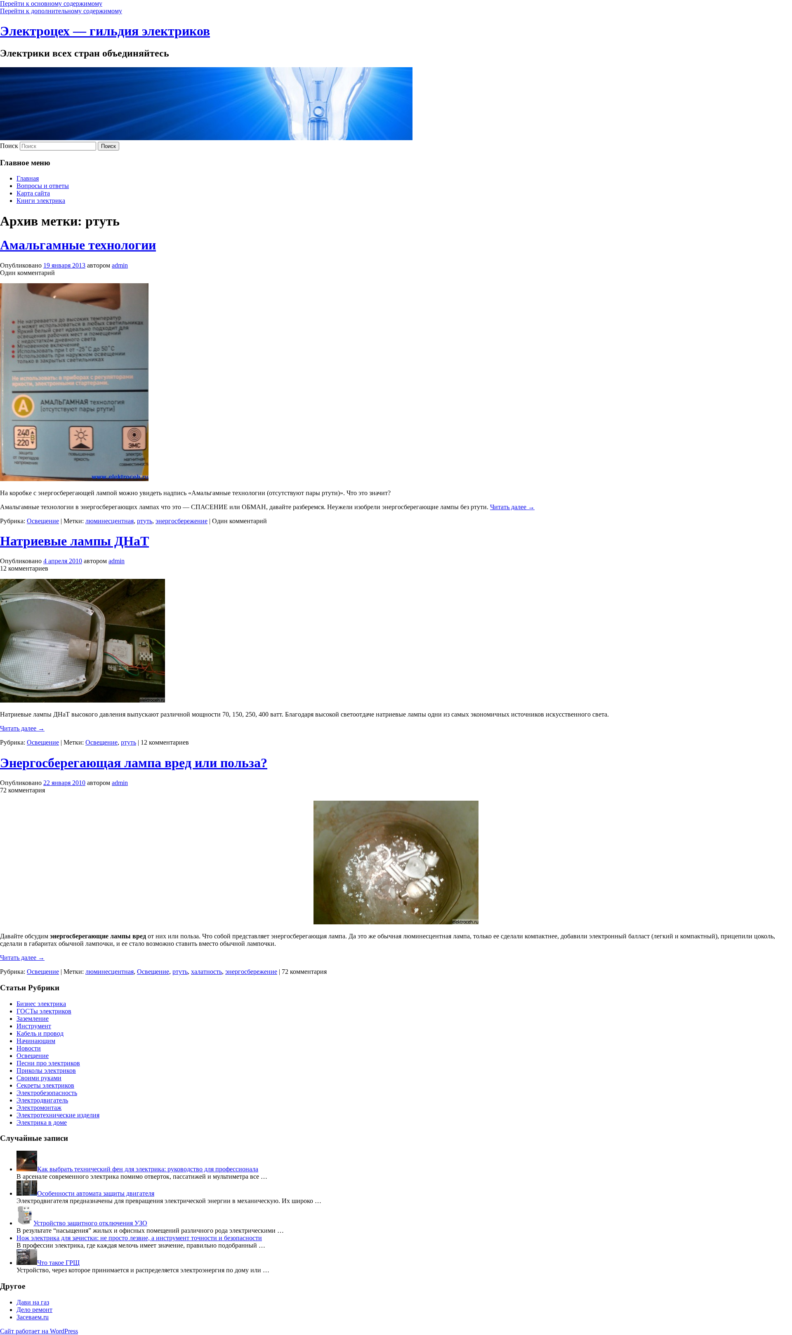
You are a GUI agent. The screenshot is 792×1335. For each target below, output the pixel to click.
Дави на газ (32, 1302)
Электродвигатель (42, 1100)
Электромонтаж (38, 1107)
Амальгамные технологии (78, 244)
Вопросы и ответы (42, 185)
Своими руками (38, 1077)
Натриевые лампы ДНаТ (74, 541)
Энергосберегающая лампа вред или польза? (133, 762)
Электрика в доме (41, 1122)
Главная (27, 178)
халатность (206, 971)
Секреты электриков (45, 1085)
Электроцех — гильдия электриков (105, 31)
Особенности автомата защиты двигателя (95, 1193)
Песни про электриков (48, 1063)
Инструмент (33, 1025)
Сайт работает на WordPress (39, 1331)
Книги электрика (40, 200)
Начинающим (35, 1040)
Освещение (43, 520)
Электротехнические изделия (57, 1115)
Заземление (32, 1018)
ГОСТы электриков (43, 1011)
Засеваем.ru (32, 1317)
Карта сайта (33, 193)
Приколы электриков (46, 1070)
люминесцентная (109, 520)
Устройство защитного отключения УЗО (90, 1223)
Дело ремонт (34, 1309)
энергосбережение (181, 520)
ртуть (144, 520)
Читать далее (512, 506)
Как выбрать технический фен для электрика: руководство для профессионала (147, 1169)
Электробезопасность (46, 1092)
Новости (28, 1048)
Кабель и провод (40, 1033)
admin (120, 265)
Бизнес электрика (41, 1003)
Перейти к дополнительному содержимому (61, 10)
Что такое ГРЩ (58, 1262)
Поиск (9, 145)
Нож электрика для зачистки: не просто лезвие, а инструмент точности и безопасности (139, 1237)
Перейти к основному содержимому (51, 3)
